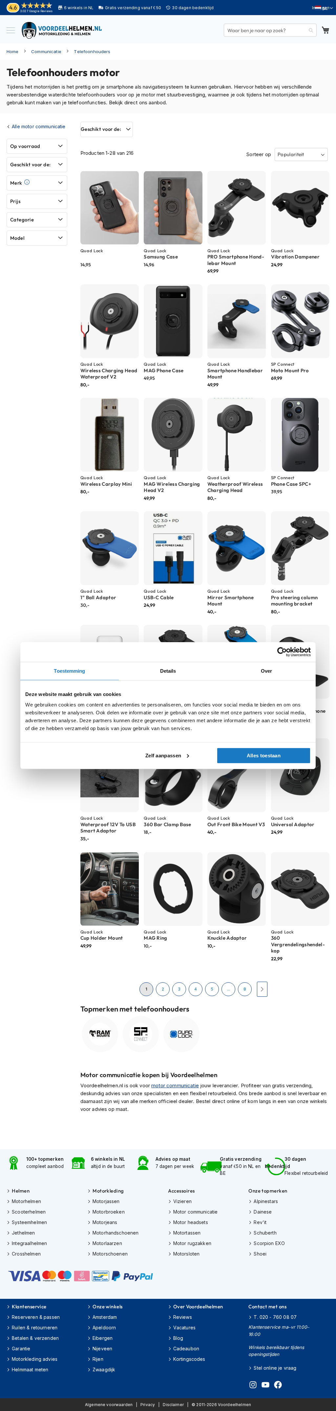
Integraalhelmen (29, 1243)
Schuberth (265, 1233)
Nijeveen (102, 1348)
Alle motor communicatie (38, 126)
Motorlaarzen (107, 1243)
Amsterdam (105, 1317)
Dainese (263, 1212)
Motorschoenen (110, 1254)
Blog (178, 1338)
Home (13, 51)
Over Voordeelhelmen (198, 1306)
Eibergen (103, 1338)
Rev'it (260, 1222)
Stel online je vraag (275, 1368)
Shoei (260, 1254)
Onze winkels (107, 1306)
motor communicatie (175, 1085)
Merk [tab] (16, 183)
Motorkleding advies (34, 1359)
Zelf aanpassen (163, 755)
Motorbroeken (109, 1212)
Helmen (21, 1191)
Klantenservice (29, 1306)
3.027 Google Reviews (36, 11)
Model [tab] (17, 238)
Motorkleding (108, 1191)
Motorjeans (105, 1222)
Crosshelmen (26, 1254)
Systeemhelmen (29, 1222)
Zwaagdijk (104, 1369)
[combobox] (270, 30)
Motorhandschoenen (116, 1233)
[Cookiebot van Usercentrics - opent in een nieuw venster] (282, 652)
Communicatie (46, 51)
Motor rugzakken (192, 1243)
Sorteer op (258, 154)
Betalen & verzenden (35, 1338)
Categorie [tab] (22, 219)
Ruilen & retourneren (34, 1327)
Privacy (147, 1404)
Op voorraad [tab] (25, 146)
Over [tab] (266, 671)
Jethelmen (23, 1233)
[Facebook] (278, 1385)
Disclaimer (173, 1404)
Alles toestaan (264, 755)
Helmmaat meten (30, 1369)
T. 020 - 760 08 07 (275, 1317)
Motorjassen (106, 1201)
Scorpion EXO (269, 1243)
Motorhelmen (26, 1201)
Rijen (98, 1359)
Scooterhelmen (29, 1212)
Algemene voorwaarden (109, 1404)
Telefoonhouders (92, 51)
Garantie (21, 1348)
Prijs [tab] (15, 201)
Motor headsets (190, 1222)
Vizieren (182, 1201)
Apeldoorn (104, 1327)
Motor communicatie (195, 1212)
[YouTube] (265, 1385)
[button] (324, 8)
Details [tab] (168, 671)
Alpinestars (266, 1201)
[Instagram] (253, 1385)
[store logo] (62, 30)
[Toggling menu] (11, 30)
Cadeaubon (186, 1348)
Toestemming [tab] (69, 671)
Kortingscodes (189, 1359)
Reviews (182, 1317)
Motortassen (187, 1233)
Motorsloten (186, 1254)
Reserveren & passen (36, 1317)
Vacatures (184, 1327)
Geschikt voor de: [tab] (101, 129)
